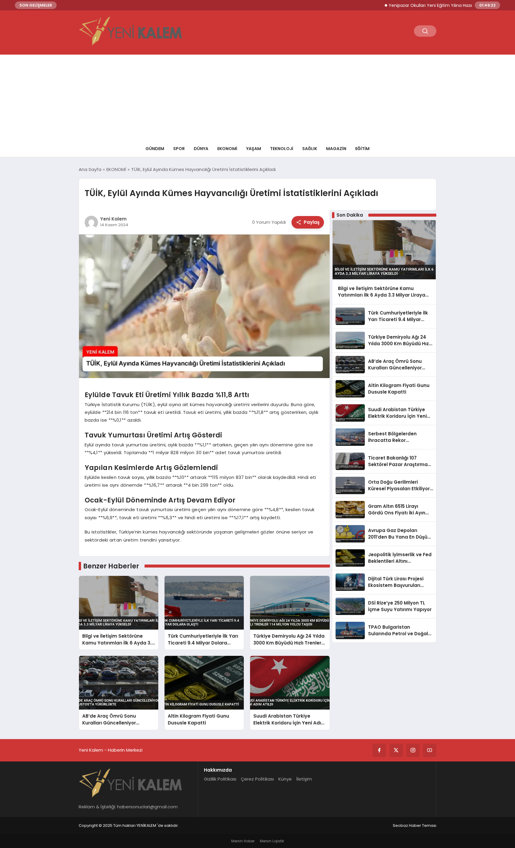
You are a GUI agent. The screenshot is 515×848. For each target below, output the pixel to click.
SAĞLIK (309, 149)
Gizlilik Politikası (220, 779)
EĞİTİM (362, 149)
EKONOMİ (227, 149)
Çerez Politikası (257, 779)
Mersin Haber (243, 841)
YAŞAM (253, 149)
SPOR (179, 149)
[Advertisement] (257, 96)
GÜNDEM (154, 149)
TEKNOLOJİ (281, 149)
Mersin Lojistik (272, 841)
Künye (285, 779)
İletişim (304, 779)
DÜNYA (201, 149)
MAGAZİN (336, 149)
